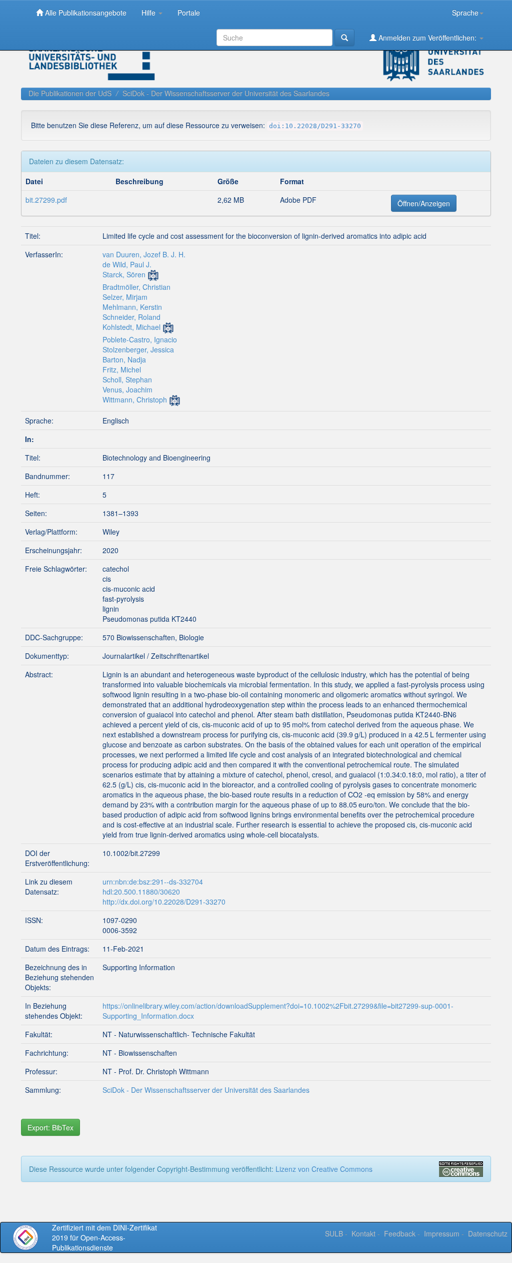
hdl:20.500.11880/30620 (141, 892)
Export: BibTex (51, 1127)
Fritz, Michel (121, 369)
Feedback (400, 1233)
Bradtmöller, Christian (136, 287)
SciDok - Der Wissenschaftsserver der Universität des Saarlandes (226, 93)
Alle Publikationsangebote (84, 13)
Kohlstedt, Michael (131, 327)
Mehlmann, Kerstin (132, 307)
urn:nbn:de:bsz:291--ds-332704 (152, 882)
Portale (189, 13)
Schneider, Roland (131, 317)
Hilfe (150, 13)
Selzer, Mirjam (125, 297)
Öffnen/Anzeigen (424, 203)
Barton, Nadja (124, 359)
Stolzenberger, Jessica (138, 349)
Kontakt (364, 1233)
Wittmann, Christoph (134, 399)
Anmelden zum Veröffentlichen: (427, 38)
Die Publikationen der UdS (70, 93)
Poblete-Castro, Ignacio (139, 339)
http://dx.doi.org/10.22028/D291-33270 (164, 902)
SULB (334, 1233)
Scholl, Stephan (127, 379)
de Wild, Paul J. (127, 264)
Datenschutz (488, 1233)
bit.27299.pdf (46, 200)
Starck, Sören (124, 274)
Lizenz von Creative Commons (324, 1169)
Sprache (465, 13)
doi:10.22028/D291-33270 (315, 126)
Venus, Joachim (127, 389)
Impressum (442, 1233)
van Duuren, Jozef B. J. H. (144, 254)
